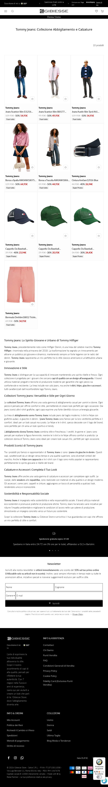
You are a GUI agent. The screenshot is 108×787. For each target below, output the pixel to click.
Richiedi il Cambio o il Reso (20, 730)
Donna (50, 17)
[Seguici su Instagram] (15, 758)
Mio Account (13, 720)
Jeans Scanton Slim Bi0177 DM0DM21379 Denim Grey (52, 111)
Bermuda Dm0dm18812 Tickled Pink (21, 317)
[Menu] (103, 759)
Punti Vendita (50, 655)
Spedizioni (12, 735)
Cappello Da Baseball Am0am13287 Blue (15, 249)
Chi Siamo (48, 650)
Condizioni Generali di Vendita (58, 665)
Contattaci (48, 645)
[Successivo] (69, 3)
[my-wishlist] (96, 11)
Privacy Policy (78, 614)
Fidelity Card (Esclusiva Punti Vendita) (58, 683)
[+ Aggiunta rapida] (32, 98)
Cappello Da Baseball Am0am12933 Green (82, 249)
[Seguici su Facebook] (8, 758)
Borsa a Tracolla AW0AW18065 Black (54, 180)
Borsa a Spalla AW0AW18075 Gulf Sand (20, 180)
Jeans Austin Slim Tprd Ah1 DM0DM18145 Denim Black (86, 111)
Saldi (49, 730)
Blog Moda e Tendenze (59, 740)
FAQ (45, 660)
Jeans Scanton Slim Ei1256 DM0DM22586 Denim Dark (19, 111)
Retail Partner (12, 777)
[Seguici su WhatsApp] (22, 758)
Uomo (57, 17)
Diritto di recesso (15, 745)
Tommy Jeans (12, 107)
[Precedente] (39, 3)
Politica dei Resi (15, 725)
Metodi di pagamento (18, 740)
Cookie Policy (50, 675)
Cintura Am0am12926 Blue (85, 180)
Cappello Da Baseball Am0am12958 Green (49, 249)
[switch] (99, 777)
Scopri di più (99, 3)
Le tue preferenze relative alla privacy (36, 777)
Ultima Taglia (53, 735)
